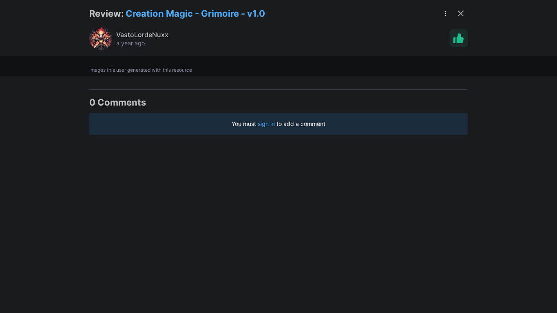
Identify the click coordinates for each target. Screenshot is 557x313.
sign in (266, 123)
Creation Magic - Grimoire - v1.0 (195, 13)
